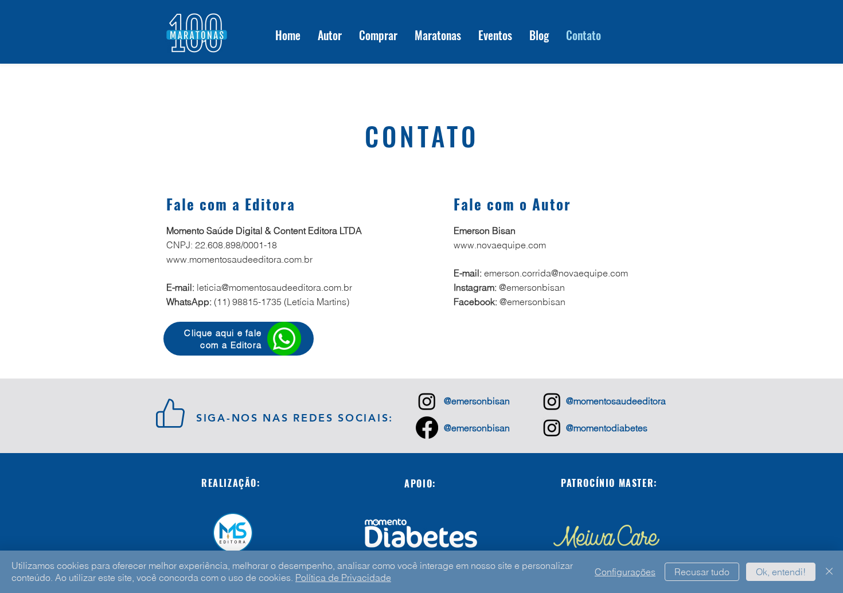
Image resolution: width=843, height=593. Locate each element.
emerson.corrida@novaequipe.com (556, 273)
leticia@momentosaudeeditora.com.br (274, 287)
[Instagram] (427, 401)
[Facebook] (427, 427)
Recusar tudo (701, 572)
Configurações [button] (625, 572)
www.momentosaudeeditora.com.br (239, 259)
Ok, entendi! (781, 572)
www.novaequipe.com (500, 245)
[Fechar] (829, 572)
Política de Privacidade (343, 577)
